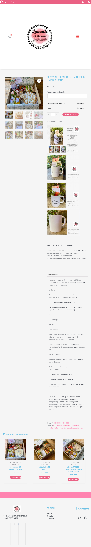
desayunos (75, 425)
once (61, 428)
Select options (16, 477)
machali (56, 428)
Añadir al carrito (70, 114)
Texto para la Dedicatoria (56, 92)
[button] (77, 36)
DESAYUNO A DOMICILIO (62, 423)
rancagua (67, 428)
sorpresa (80, 428)
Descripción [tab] (52, 274)
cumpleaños (59, 425)
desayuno (67, 425)
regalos (74, 428)
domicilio (50, 428)
